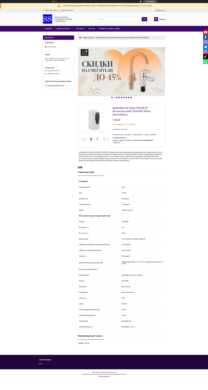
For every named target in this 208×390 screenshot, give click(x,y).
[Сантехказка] (47, 23)
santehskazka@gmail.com (55, 85)
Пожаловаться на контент (98, 374)
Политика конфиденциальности (117, 374)
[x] (81, 168)
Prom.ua (113, 372)
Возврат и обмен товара (109, 28)
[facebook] (79, 168)
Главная (48, 28)
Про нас (91, 28)
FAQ (40, 363)
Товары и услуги (63, 28)
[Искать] (144, 19)
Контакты (80, 28)
